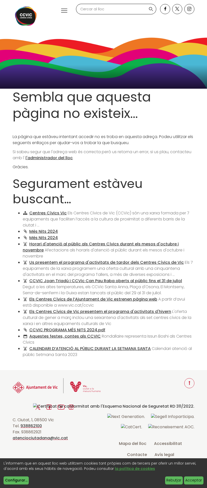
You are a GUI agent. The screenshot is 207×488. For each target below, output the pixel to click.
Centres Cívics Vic (48, 213)
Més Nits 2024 (43, 231)
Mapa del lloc (132, 443)
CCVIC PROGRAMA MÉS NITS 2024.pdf (67, 330)
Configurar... (16, 480)
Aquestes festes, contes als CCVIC (65, 336)
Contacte (137, 455)
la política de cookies (135, 468)
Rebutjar (173, 480)
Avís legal (164, 455)
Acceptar (193, 480)
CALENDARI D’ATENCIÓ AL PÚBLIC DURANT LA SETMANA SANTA (90, 348)
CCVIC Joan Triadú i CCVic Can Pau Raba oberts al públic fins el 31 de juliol (105, 281)
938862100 (31, 426)
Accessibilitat (168, 443)
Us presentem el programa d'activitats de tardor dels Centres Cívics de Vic (106, 262)
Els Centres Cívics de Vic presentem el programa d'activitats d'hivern (100, 311)
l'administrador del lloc (49, 158)
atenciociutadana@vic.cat (40, 438)
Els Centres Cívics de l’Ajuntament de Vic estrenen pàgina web (93, 299)
